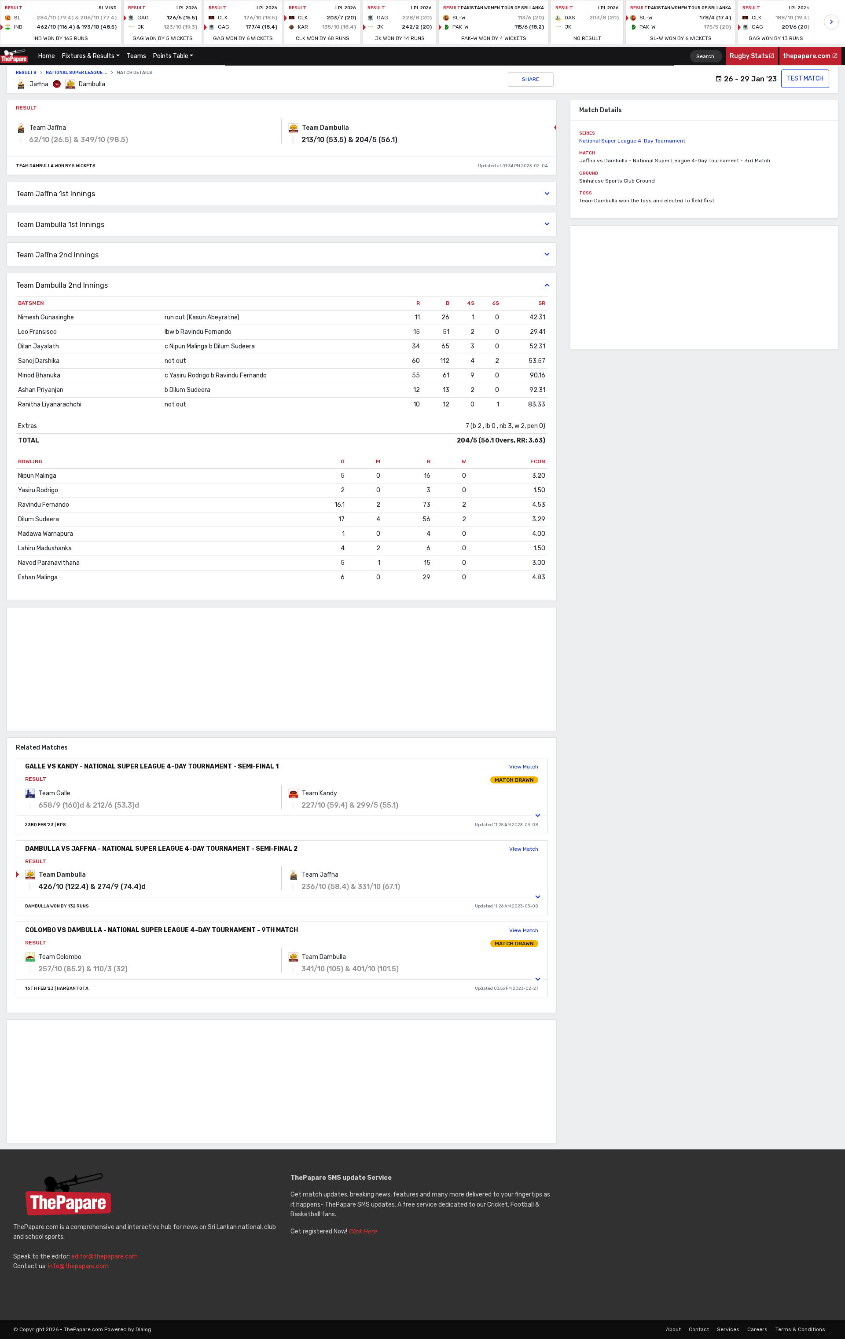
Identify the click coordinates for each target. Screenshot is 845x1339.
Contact (699, 1329)
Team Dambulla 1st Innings (60, 224)
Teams (136, 56)
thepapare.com (807, 56)
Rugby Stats (749, 56)
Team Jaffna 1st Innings (55, 194)
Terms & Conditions (800, 1329)
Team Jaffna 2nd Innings (57, 255)
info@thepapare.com (78, 1266)
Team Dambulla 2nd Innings (62, 285)
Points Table (170, 56)
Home (48, 56)
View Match (523, 767)
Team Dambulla (325, 128)
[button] (537, 815)
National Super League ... (76, 72)
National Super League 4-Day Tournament (632, 141)
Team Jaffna (47, 128)
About (673, 1329)
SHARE (530, 79)
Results (26, 72)
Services (728, 1329)
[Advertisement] (271, 669)
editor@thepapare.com (104, 1256)
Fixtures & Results (88, 56)
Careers (757, 1329)
